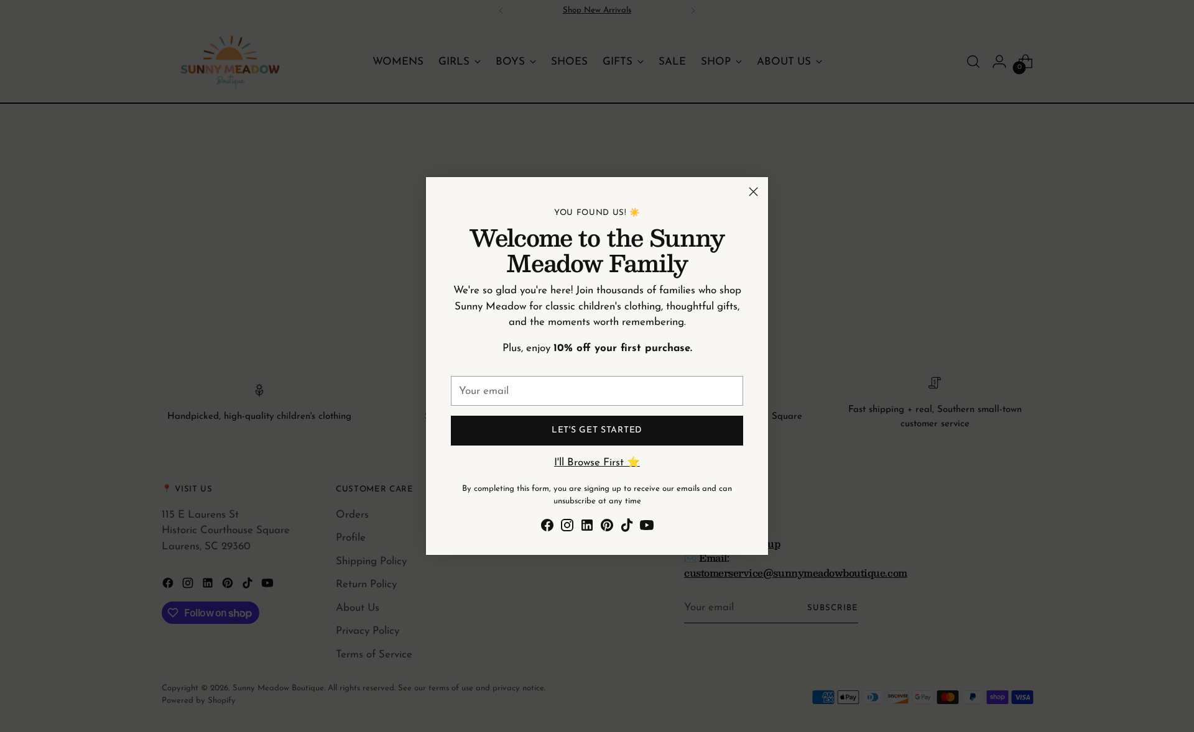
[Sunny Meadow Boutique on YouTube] (646, 528)
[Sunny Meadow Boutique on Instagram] (567, 528)
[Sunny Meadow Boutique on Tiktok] (626, 528)
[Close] (753, 191)
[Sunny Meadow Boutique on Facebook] (547, 528)
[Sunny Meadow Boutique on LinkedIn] (587, 528)
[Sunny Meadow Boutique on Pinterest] (606, 528)
